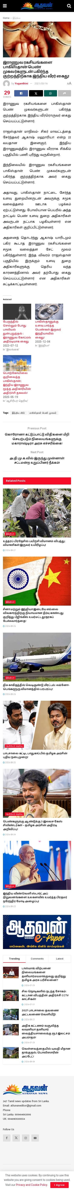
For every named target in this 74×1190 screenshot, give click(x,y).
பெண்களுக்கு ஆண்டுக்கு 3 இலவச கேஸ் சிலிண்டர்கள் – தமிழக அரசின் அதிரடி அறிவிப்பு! (32, 825)
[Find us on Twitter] (16, 1138)
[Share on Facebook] (21, 93)
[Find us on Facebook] (6, 1138)
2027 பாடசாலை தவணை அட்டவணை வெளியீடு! (40, 1012)
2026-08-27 (10, 550)
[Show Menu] (5, 6)
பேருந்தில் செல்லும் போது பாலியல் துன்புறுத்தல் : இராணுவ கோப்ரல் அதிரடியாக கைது (17, 332)
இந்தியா (17, 18)
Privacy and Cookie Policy (31, 1184)
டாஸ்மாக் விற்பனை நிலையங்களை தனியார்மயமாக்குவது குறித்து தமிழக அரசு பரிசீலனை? (44, 974)
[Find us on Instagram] (25, 1138)
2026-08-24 (10, 834)
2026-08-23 (10, 906)
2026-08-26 (10, 626)
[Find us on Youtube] (35, 1138)
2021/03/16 (41, 83)
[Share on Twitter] (36, 93)
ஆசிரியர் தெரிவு (14, 746)
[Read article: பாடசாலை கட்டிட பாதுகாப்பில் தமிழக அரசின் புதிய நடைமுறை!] (37, 725)
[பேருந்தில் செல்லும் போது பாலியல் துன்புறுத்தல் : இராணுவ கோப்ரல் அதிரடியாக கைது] (17, 312)
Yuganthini (21, 83)
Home (6, 18)
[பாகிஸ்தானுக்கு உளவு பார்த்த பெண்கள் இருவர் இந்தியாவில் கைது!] (49, 312)
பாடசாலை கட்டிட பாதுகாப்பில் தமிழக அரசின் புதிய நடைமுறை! (35, 755)
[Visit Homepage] (37, 6)
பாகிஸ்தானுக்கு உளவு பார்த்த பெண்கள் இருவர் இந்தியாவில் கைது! (48, 330)
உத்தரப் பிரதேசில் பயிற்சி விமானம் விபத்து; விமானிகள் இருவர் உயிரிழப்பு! (34, 543)
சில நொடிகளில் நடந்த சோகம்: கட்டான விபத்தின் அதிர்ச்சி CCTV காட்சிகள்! (45, 995)
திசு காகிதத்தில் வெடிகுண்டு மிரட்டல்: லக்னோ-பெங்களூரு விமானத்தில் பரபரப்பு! (36, 687)
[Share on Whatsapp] (50, 93)
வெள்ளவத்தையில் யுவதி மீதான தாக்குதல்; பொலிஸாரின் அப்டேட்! (46, 1053)
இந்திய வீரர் (18, 412)
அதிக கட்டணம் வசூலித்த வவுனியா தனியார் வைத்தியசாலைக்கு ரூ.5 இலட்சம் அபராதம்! (46, 1032)
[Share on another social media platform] (64, 93)
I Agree (59, 1184)
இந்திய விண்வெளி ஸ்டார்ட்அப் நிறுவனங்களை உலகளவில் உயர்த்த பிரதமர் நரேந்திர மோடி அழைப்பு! (35, 897)
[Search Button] (69, 6)
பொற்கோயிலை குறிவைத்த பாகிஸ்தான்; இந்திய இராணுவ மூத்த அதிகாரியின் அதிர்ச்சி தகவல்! (17, 383)
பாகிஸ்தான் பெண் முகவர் (42, 412)
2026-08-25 (10, 762)
